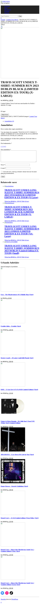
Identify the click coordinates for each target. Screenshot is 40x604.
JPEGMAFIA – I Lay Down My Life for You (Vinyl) (17, 454)
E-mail (3, 168)
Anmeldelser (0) (9, 121)
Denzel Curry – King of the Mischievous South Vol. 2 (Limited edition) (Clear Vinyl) (17, 550)
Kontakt (6, 11)
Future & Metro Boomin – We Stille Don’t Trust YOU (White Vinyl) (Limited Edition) (18, 422)
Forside (3, 19)
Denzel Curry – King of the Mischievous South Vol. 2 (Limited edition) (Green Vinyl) (17, 583)
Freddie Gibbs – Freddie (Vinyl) (11, 326)
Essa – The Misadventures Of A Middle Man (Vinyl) (17, 294)
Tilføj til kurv (4, 114)
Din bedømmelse (6, 143)
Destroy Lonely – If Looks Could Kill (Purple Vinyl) (17, 358)
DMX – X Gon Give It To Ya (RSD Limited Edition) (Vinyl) (19, 389)
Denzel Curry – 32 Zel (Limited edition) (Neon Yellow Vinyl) (20, 518)
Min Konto (7, 9)
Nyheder (7, 6)
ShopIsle (3, 599)
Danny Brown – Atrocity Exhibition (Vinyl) (14, 486)
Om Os (6, 13)
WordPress (14, 599)
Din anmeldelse (6, 149)
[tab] (21, 121)
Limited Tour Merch (12, 19)
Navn (3, 165)
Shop (6, 8)
